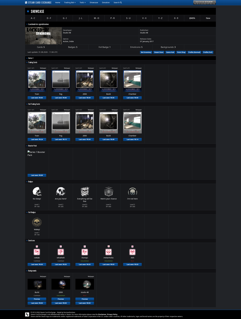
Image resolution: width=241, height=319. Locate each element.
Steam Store (158, 52)
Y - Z (160, 18)
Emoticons (31, 240)
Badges (30, 181)
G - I (65, 18)
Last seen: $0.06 (61, 98)
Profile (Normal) (194, 52)
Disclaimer (102, 314)
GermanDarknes (69, 312)
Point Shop (181, 52)
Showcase (94, 2)
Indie (71, 41)
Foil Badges (32, 212)
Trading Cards (32, 62)
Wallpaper (43, 68)
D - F (49, 18)
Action (65, 41)
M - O (96, 18)
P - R (112, 18)
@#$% (192, 18)
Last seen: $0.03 (37, 264)
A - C (33, 18)
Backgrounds (32, 271)
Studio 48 (67, 32)
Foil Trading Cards (34, 104)
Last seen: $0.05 (37, 98)
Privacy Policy (112, 314)
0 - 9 (176, 18)
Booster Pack (32, 146)
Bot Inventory (146, 52)
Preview (37, 299)
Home (57, 2)
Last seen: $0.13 (61, 139)
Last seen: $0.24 (37, 139)
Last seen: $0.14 (132, 139)
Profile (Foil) (207, 52)
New (208, 18)
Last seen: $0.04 (85, 98)
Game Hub (170, 52)
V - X (144, 18)
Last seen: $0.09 (108, 139)
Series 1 (30, 58)
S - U (128, 18)
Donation (106, 2)
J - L (80, 18)
